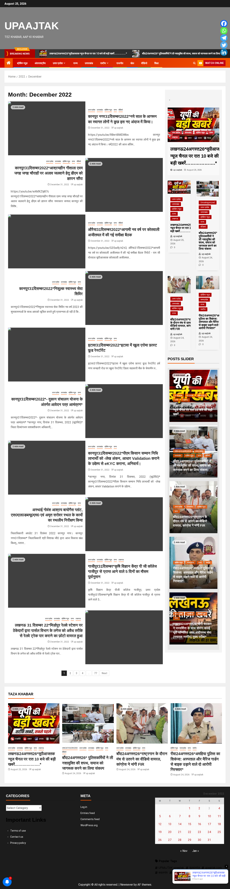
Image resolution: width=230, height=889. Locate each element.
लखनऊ (121, 560)
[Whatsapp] (223, 30)
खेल (132, 63)
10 (209, 816)
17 (209, 824)
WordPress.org (89, 825)
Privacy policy (18, 842)
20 (169, 832)
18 (219, 824)
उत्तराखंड (89, 63)
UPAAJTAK (31, 25)
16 (199, 824)
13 (169, 824)
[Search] (194, 63)
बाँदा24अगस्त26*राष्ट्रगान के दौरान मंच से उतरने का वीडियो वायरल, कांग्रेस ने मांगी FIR (190, 521)
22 (189, 832)
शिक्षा (156, 63)
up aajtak (118, 128)
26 (160, 840)
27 (169, 840)
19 (160, 832)
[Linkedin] (223, 52)
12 (160, 824)
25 (219, 832)
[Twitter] (223, 45)
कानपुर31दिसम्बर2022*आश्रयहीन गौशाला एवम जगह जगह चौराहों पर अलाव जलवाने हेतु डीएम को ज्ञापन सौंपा (48, 173)
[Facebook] (223, 23)
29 (189, 840)
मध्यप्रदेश (204, 299)
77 (95, 673)
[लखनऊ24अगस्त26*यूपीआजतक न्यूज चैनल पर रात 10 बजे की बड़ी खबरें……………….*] (193, 124)
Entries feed (87, 813)
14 (179, 824)
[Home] (9, 63)
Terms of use (18, 830)
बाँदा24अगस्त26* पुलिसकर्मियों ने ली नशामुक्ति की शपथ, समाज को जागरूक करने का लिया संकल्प (184, 53)
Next (104, 673)
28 (179, 840)
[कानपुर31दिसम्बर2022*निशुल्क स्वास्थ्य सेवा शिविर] (124, 298)
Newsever (126, 884)
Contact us (16, 836)
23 (199, 832)
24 (209, 832)
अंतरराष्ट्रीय (40, 63)
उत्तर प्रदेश (58, 63)
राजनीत (119, 63)
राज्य (75, 63)
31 (209, 840)
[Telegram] (223, 37)
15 (189, 824)
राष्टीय (103, 63)
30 (199, 840)
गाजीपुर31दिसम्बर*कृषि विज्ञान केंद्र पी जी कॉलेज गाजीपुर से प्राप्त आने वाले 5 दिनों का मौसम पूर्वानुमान (122, 571)
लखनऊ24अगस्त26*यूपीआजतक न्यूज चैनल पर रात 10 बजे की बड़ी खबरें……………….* (88, 53)
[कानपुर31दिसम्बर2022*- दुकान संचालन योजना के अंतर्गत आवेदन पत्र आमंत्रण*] (124, 411)
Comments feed (90, 819)
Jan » (195, 851)
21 (179, 832)
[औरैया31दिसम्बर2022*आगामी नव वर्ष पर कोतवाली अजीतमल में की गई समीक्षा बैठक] (46, 241)
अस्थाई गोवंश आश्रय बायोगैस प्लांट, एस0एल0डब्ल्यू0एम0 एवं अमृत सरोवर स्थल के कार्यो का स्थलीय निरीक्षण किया (47, 515)
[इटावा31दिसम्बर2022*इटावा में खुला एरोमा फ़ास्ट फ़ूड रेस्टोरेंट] (46, 354)
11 (219, 816)
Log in (83, 807)
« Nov (183, 851)
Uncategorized (208, 202)
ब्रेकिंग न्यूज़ (22, 63)
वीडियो (144, 63)
